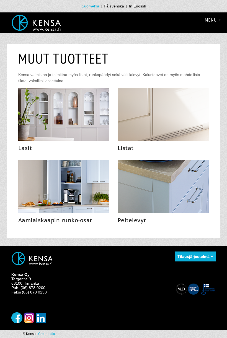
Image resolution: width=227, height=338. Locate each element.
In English (137, 6)
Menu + (213, 20)
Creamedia (46, 334)
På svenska (114, 6)
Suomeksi (90, 6)
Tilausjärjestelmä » (195, 256)
